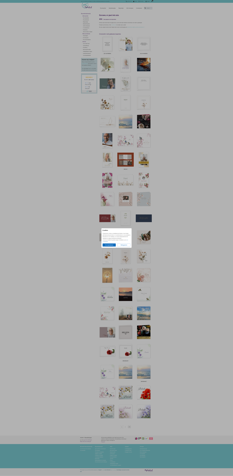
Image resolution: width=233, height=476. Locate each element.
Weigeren (123, 245)
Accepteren (109, 245)
